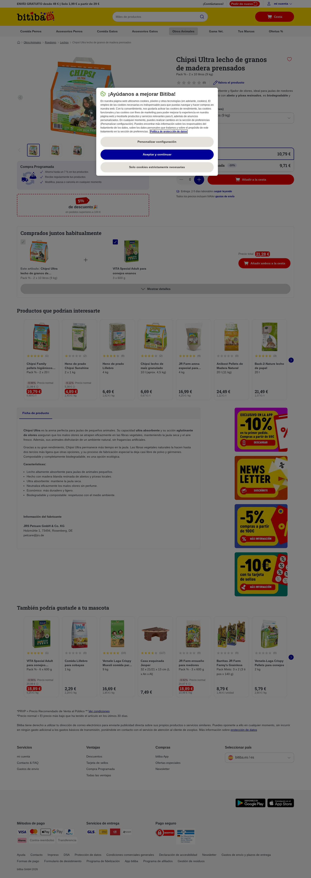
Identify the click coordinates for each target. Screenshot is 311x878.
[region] (157, 132)
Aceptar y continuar (157, 154)
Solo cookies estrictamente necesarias (157, 167)
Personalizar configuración (157, 141)
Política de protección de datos (168, 131)
